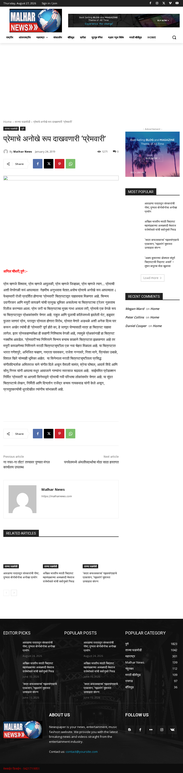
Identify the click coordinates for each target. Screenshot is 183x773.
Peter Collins (134, 317)
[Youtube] (177, 3)
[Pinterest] (59, 163)
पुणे (22, 128)
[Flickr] (151, 730)
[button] (174, 37)
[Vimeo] (170, 3)
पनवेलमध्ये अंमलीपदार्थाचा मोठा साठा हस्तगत (91, 462)
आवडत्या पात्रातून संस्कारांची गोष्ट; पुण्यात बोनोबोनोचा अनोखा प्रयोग (161, 207)
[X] (164, 3)
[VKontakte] (172, 730)
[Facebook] (150, 3)
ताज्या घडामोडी (22, 122)
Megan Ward (134, 309)
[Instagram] (157, 3)
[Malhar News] (6, 151)
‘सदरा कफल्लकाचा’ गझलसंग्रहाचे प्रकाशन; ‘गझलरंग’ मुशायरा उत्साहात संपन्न (100, 577)
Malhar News (22, 151)
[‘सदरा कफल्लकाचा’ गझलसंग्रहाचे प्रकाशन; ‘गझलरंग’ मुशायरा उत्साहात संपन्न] (101, 555)
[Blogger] (129, 730)
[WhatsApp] (70, 163)
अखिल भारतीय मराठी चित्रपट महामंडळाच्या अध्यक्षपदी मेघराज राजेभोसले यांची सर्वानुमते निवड (58, 577)
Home (7, 122)
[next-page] (14, 593)
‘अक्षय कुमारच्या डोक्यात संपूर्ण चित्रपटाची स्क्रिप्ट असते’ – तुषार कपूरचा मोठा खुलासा (160, 262)
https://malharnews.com (56, 496)
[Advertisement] (91, 78)
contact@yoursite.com (82, 751)
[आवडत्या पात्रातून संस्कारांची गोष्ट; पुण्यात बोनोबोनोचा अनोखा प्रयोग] (21, 555)
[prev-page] (6, 593)
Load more (150, 278)
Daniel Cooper (136, 326)
